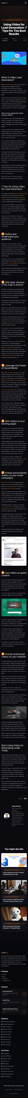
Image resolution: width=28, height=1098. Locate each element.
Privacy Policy (8, 1089)
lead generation (9, 84)
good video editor (18, 341)
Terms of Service (18, 1089)
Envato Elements (8, 347)
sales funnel (14, 323)
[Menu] (25, 3)
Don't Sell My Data (14, 1093)
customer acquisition (12, 486)
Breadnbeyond (15, 811)
